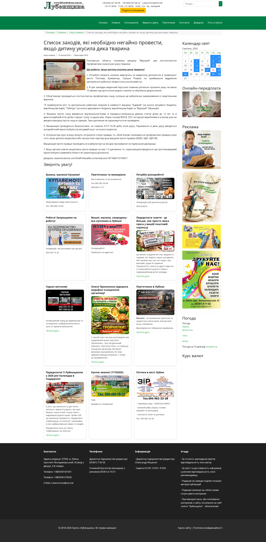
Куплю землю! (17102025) (107, 372)
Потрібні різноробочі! (150, 174)
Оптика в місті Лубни (150, 372)
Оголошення (131, 22)
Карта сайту (184, 527)
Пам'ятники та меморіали (108, 174)
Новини (116, 22)
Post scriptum (215, 22)
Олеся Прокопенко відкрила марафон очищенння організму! (109, 290)
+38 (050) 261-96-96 (111, 3)
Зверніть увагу (150, 22)
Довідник (199, 22)
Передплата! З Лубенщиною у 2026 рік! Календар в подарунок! (64, 375)
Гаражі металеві (56, 286)
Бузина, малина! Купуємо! (63, 174)
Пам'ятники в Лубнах (150, 286)
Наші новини (49, 55)
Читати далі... (143, 276)
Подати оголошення (133, 10)
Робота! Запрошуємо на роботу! (61, 219)
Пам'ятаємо (168, 22)
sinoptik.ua (211, 346)
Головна (103, 22)
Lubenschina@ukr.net (152, 3)
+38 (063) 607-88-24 (131, 3)
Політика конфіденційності (207, 527)
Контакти (184, 22)
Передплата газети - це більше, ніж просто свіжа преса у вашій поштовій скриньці (152, 222)
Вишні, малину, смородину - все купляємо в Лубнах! (109, 219)
